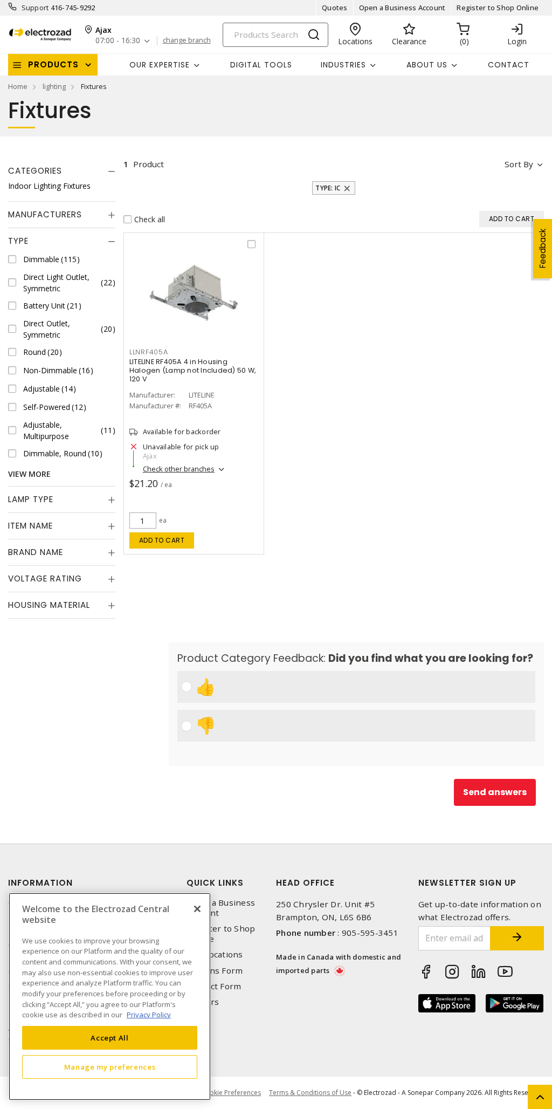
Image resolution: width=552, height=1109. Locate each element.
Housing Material (49, 605)
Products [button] (53, 64)
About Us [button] (426, 64)
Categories (35, 170)
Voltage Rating (45, 578)
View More (29, 474)
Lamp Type (30, 499)
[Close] (197, 909)
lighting (54, 86)
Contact (508, 64)
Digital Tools (261, 64)
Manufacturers (45, 214)
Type (18, 241)
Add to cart (162, 540)
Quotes (335, 7)
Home (17, 86)
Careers (203, 1002)
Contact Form (214, 986)
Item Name (30, 525)
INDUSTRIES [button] (343, 64)
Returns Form (215, 971)
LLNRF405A (148, 352)
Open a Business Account (402, 7)
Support (35, 7)
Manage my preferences (110, 1067)
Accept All (110, 1038)
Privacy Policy (149, 1014)
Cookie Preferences (231, 1093)
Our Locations (215, 954)
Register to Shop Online (498, 7)
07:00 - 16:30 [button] (117, 40)
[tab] (61, 171)
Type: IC (327, 188)
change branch (187, 40)
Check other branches (179, 469)
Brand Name (35, 552)
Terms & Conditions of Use (310, 1092)
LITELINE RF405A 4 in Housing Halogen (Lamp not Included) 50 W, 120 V (192, 370)
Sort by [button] (519, 164)
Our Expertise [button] (159, 64)
